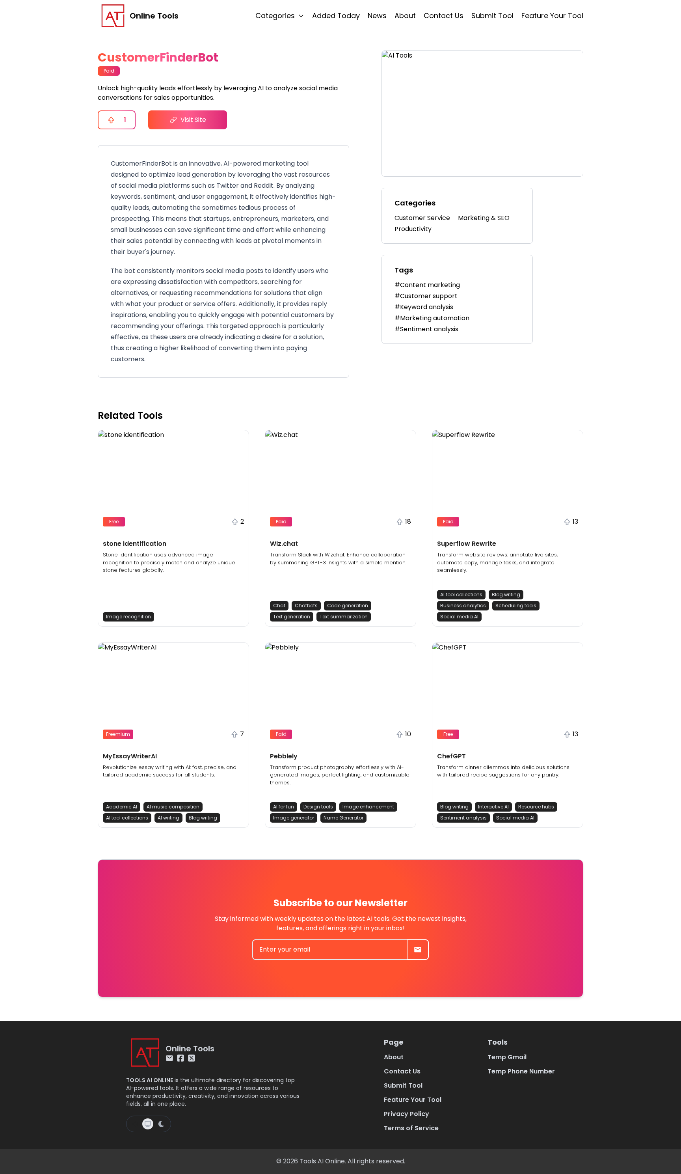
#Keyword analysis (423, 307)
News (377, 16)
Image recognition (128, 616)
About (405, 16)
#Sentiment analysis (426, 329)
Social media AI (459, 616)
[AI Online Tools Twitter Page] (191, 1058)
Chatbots (306, 605)
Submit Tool (492, 16)
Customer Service (422, 217)
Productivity (413, 228)
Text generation (291, 616)
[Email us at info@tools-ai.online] (169, 1058)
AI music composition (173, 806)
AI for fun (283, 806)
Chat (279, 605)
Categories (275, 16)
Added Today (336, 16)
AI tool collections (461, 594)
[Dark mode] (161, 1123)
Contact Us (443, 16)
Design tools (318, 806)
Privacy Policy (406, 1113)
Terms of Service (411, 1128)
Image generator (293, 817)
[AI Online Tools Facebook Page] (180, 1058)
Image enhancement (368, 806)
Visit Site (193, 119)
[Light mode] (135, 1124)
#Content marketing (427, 284)
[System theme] (147, 1123)
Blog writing (506, 594)
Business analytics (463, 605)
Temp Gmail (507, 1057)
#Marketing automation (431, 318)
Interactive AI (493, 806)
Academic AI (121, 806)
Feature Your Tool (552, 16)
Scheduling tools (515, 605)
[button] (173, 528)
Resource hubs (536, 806)
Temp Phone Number (521, 1071)
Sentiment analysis (463, 817)
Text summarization (344, 616)
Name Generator (343, 817)
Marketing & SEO (484, 217)
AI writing (168, 817)
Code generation (347, 605)
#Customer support (426, 295)
